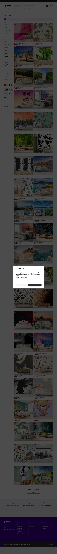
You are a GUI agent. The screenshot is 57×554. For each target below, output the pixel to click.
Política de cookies (23, 277)
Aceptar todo (35, 284)
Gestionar (21, 284)
